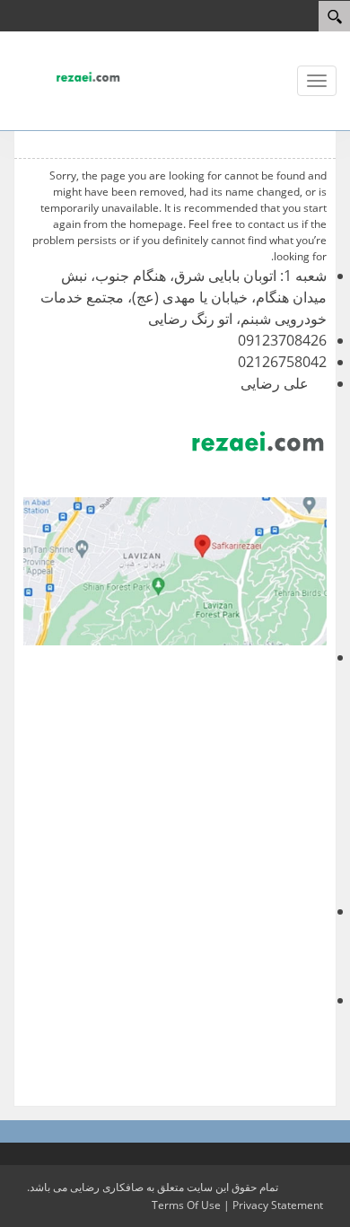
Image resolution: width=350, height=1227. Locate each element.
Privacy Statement (277, 1205)
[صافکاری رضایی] (67, 75)
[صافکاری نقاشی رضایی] (175, 571)
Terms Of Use (186, 1205)
